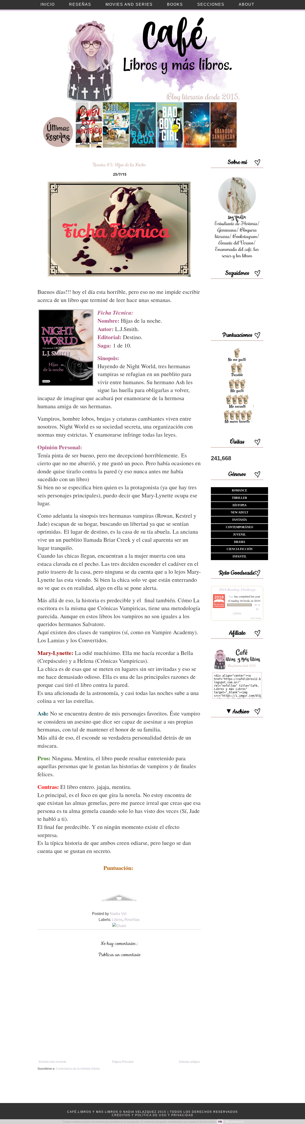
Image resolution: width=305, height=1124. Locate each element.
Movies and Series (129, 4)
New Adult (239, 512)
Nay (231, 596)
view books (255, 618)
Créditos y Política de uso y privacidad (152, 1115)
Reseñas (132, 920)
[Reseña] (89, 146)
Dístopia (240, 505)
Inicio (48, 4)
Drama (239, 542)
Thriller (239, 498)
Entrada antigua (189, 1061)
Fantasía (239, 519)
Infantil (240, 556)
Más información (234, 1121)
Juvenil (239, 534)
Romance (239, 490)
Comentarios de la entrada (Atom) (78, 1068)
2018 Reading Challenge (237, 589)
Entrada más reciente (52, 1061)
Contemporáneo (239, 527)
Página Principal (122, 1061)
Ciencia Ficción (240, 549)
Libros (117, 920)
